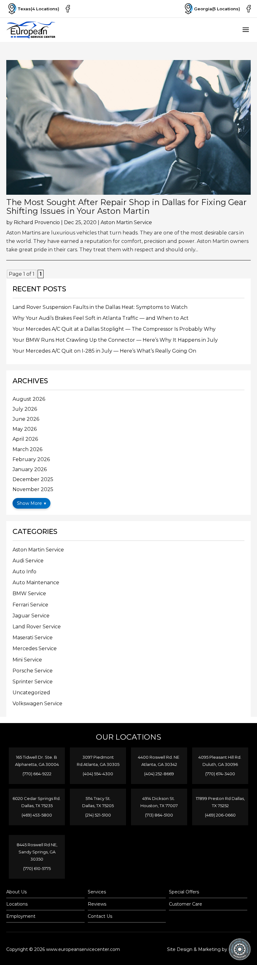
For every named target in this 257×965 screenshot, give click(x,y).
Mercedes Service (35, 648)
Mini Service (27, 660)
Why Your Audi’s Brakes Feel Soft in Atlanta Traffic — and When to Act (101, 318)
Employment (20, 916)
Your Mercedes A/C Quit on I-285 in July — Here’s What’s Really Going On (104, 351)
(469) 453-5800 (37, 814)
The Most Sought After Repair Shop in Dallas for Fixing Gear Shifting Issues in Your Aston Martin (126, 206)
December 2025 (33, 479)
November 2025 (33, 489)
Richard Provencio (37, 222)
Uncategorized (31, 693)
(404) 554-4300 (98, 773)
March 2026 (27, 449)
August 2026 (29, 399)
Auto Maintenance (36, 583)
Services (97, 892)
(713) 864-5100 (159, 814)
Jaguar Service (31, 616)
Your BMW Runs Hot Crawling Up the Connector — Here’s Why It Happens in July (115, 340)
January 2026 (30, 469)
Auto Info (24, 572)
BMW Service (29, 593)
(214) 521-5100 (98, 814)
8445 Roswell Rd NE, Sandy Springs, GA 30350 (37, 852)
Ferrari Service (30, 605)
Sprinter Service (33, 682)
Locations (17, 904)
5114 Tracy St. (98, 798)
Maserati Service (33, 638)
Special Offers (184, 892)
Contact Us (100, 916)
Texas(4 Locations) (38, 8)
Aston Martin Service (126, 222)
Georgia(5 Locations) (217, 8)
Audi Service (28, 561)
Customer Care (185, 904)
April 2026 (25, 439)
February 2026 (31, 459)
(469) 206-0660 (220, 814)
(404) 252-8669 (159, 773)
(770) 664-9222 (37, 773)
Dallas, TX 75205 (98, 805)
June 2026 (26, 419)
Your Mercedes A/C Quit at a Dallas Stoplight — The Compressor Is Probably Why (114, 329)
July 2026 (25, 409)
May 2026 (25, 429)
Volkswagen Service (37, 703)
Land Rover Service (37, 627)
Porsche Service (33, 671)
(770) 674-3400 (220, 773)
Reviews (97, 904)
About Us (16, 892)
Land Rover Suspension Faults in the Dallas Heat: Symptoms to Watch (100, 307)
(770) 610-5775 (37, 868)
